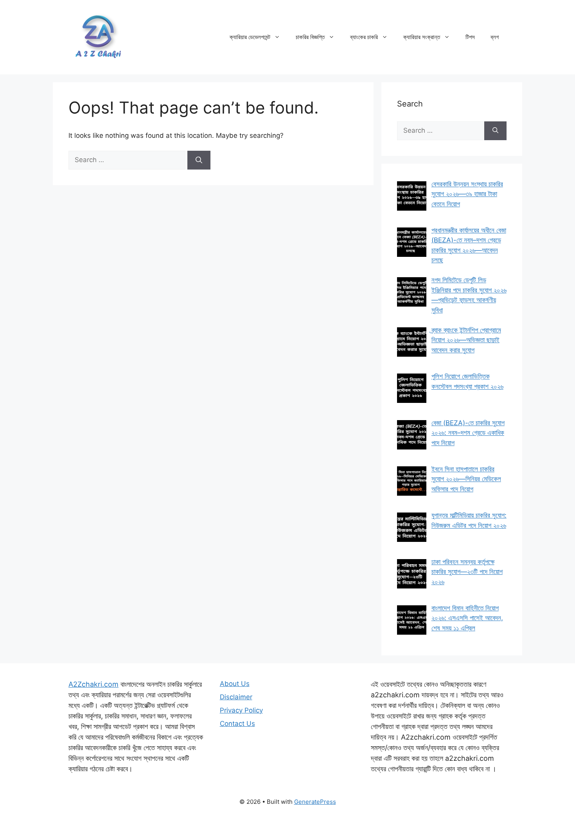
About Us (235, 684)
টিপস (470, 37)
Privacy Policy (241, 710)
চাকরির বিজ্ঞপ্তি (310, 37)
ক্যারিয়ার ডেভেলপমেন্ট (250, 37)
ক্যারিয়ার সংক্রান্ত (421, 37)
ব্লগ (495, 37)
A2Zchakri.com (93, 684)
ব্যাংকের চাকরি (364, 37)
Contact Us (237, 723)
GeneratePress (315, 801)
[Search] (198, 160)
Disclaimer (236, 697)
